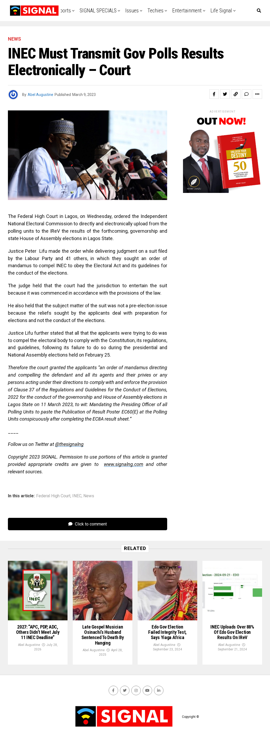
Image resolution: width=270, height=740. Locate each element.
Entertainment (187, 10)
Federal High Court (53, 496)
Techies (155, 10)
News (88, 496)
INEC (76, 496)
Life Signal (221, 10)
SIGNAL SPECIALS (98, 10)
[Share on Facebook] (214, 94)
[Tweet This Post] (225, 94)
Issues (132, 10)
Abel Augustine (40, 95)
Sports (64, 10)
